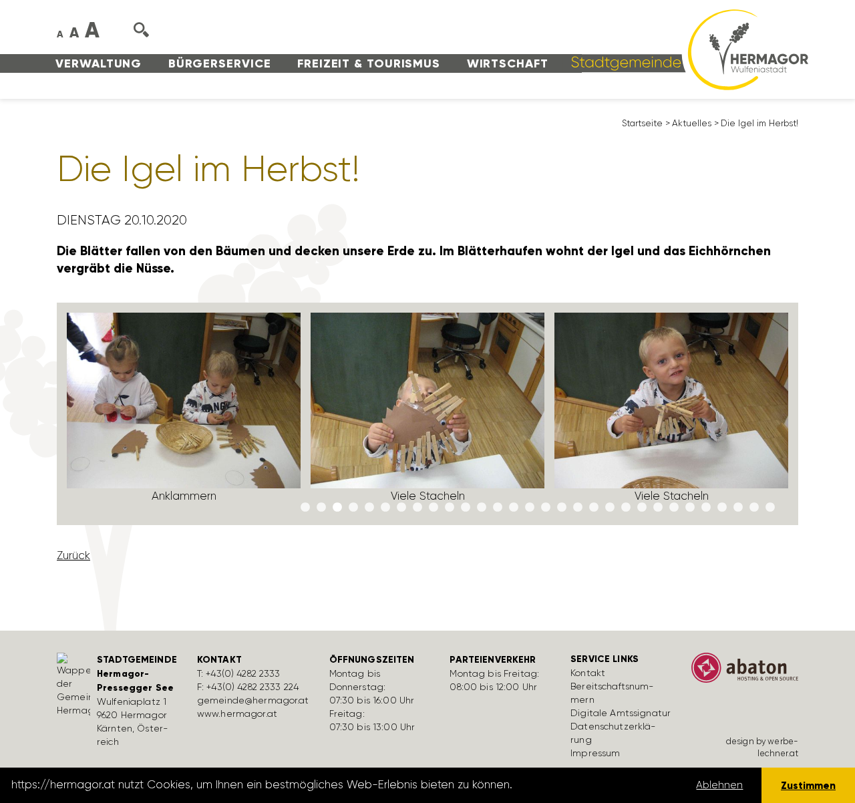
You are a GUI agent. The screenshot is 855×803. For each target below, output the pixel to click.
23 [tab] (658, 507)
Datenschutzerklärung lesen (590, 785)
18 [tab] (577, 507)
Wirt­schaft (507, 63)
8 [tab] (417, 507)
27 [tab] (722, 507)
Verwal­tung (98, 63)
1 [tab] (305, 507)
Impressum (595, 753)
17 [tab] (561, 507)
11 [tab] (465, 507)
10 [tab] (449, 507)
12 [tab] (481, 507)
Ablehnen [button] (719, 785)
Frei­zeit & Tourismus (368, 63)
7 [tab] (401, 507)
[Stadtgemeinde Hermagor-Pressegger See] (685, 48)
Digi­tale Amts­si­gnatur (620, 712)
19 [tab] (594, 507)
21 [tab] (626, 507)
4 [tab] (353, 507)
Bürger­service (219, 63)
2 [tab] (321, 507)
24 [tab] (674, 507)
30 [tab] (770, 507)
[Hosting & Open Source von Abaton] (744, 672)
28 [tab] (738, 507)
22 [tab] (642, 507)
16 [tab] (545, 507)
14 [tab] (513, 507)
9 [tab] (433, 507)
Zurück (73, 555)
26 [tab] (706, 507)
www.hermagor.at (237, 713)
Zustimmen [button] (808, 785)
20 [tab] (610, 507)
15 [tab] (529, 507)
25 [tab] (690, 507)
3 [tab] (337, 507)
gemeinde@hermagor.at (253, 700)
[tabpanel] (184, 414)
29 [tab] (754, 507)
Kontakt (587, 672)
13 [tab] (497, 507)
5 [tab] (369, 507)
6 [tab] (385, 507)
